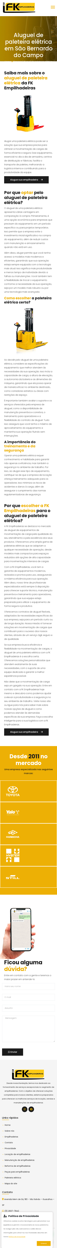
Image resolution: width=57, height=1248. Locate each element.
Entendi (44, 1243)
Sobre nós (9, 1130)
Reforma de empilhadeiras (17, 1166)
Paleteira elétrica (13, 1177)
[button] (52, 11)
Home (8, 61)
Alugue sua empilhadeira (24, 179)
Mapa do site (11, 1183)
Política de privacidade (17, 1236)
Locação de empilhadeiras (17, 1154)
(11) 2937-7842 (11, 1211)
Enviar (13, 1052)
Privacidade (10, 1148)
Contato (9, 1142)
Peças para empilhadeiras (17, 1171)
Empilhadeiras (11, 1136)
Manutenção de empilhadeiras (19, 1160)
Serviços (17, 61)
